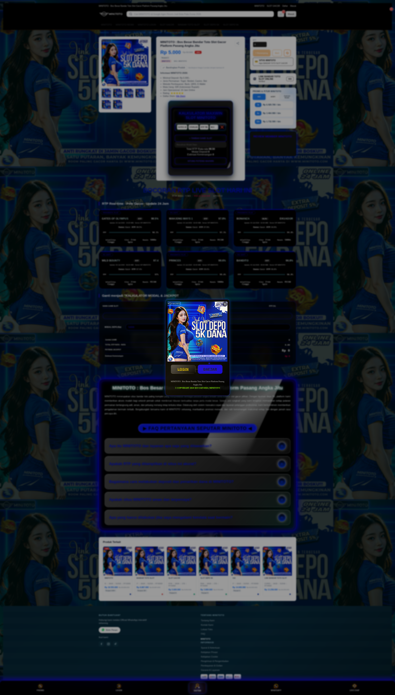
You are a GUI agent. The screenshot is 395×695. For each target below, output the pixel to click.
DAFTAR (210, 369)
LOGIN (183, 369)
